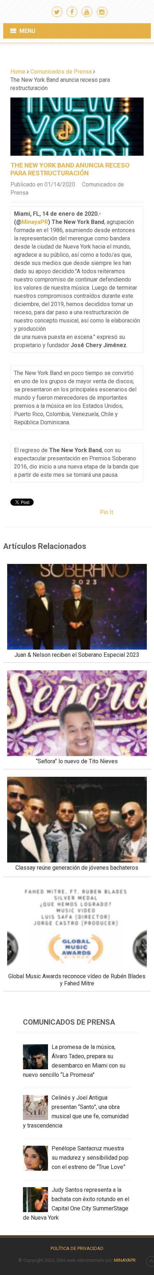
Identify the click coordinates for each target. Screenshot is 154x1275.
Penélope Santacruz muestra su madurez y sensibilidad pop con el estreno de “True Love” (90, 1157)
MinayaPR (34, 222)
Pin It (106, 512)
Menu (27, 31)
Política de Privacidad (77, 1248)
